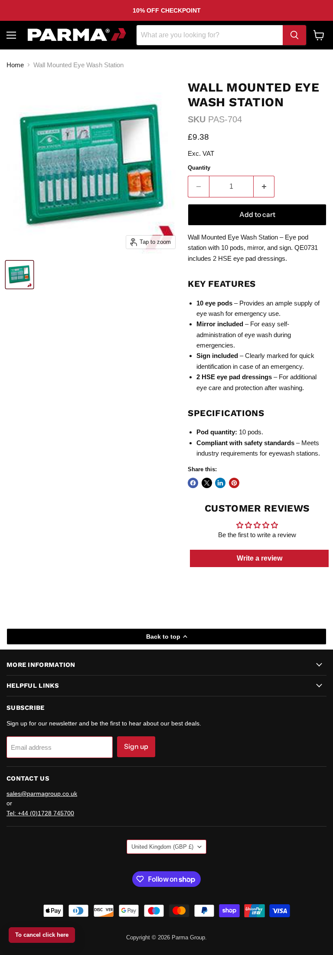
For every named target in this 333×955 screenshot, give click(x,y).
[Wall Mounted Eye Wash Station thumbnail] (19, 275)
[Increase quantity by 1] (264, 186)
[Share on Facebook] (193, 483)
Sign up (136, 746)
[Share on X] (207, 483)
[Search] (294, 35)
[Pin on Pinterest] (234, 483)
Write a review (259, 558)
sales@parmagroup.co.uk (42, 793)
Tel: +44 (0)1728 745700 (40, 813)
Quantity (199, 167)
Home (15, 65)
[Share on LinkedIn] (220, 483)
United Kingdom (162, 846)
